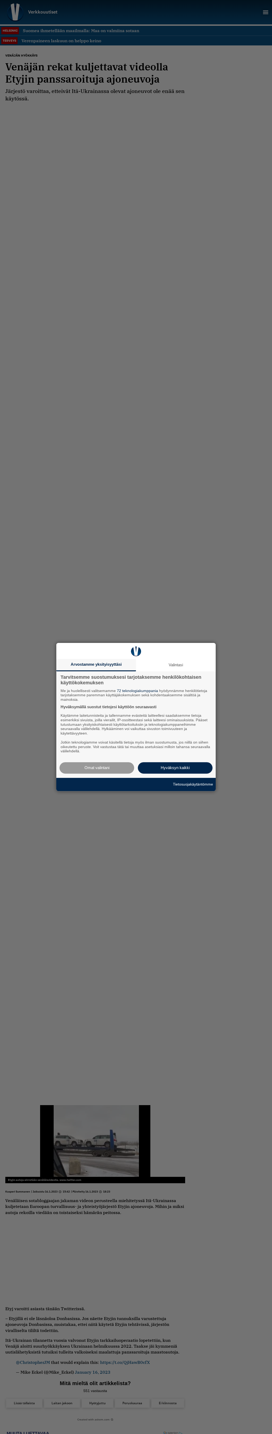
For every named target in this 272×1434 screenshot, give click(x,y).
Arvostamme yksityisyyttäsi (96, 664)
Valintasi (176, 665)
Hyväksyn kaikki (175, 767)
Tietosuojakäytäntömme (193, 784)
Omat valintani (96, 767)
